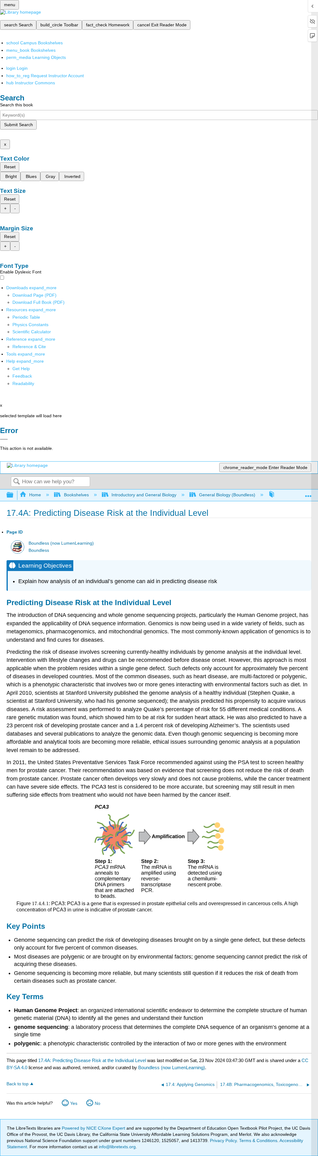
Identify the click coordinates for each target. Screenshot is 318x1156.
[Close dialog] (4, 439)
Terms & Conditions (258, 1140)
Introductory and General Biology (144, 494)
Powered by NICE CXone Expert (94, 1128)
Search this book (16, 104)
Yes (73, 1103)
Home (35, 494)
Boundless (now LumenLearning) (61, 543)
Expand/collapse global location (308, 493)
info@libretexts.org (117, 1146)
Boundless (39, 550)
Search (16, 482)
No (97, 1103)
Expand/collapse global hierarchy (14, 495)
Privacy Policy (223, 1140)
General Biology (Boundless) (227, 494)
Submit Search (18, 124)
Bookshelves (76, 494)
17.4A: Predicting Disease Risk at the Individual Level (92, 1060)
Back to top (18, 1084)
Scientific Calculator (31, 331)
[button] (22, 376)
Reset (10, 166)
